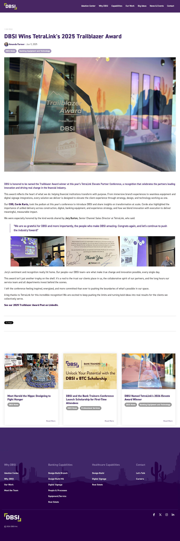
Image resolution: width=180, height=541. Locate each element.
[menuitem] (10, 465)
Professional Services (90, 408)
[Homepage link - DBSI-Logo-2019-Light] (12, 519)
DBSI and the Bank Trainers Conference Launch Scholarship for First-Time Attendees (90, 399)
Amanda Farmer (16, 44)
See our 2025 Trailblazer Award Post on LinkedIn (31, 305)
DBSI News (10, 51)
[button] (154, 515)
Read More (50, 421)
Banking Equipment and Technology (34, 51)
